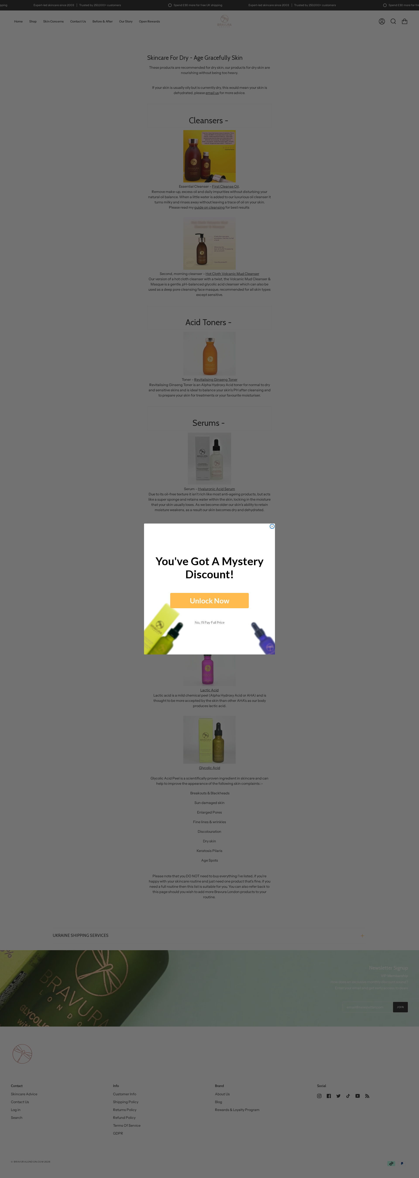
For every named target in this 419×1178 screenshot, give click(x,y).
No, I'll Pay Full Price (210, 622)
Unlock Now (209, 600)
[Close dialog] (272, 526)
